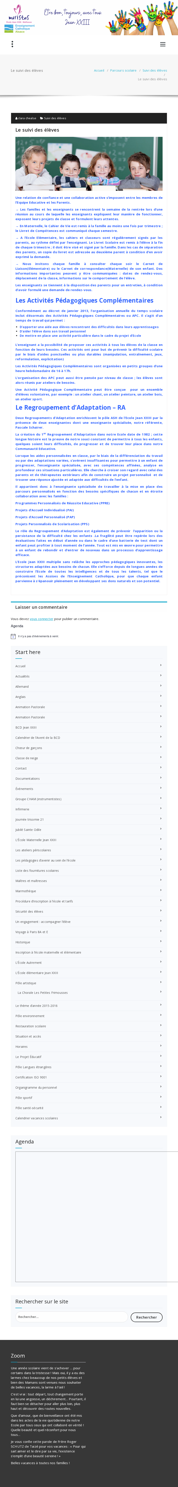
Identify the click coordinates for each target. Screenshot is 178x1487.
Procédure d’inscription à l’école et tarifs (44, 901)
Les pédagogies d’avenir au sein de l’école (45, 860)
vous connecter (41, 619)
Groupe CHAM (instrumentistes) (38, 799)
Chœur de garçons (28, 748)
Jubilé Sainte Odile (28, 830)
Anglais (20, 697)
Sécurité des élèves (29, 911)
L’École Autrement (28, 963)
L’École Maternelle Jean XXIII (35, 840)
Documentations (27, 778)
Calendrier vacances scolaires (36, 1118)
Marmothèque (25, 891)
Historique (22, 942)
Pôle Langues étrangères (33, 1067)
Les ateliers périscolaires (33, 850)
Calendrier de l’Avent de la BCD (37, 738)
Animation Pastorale (30, 707)
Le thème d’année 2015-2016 (36, 1006)
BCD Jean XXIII (25, 727)
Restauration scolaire (30, 1026)
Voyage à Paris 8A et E (31, 932)
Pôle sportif (23, 1098)
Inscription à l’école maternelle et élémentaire (48, 952)
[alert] (89, 636)
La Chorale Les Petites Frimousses (43, 993)
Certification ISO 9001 (31, 1077)
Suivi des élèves (155, 70)
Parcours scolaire (123, 70)
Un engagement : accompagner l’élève (43, 922)
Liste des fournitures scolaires (37, 870)
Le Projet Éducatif (28, 1057)
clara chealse (26, 118)
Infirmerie (22, 809)
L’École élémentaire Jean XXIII (36, 973)
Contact (21, 768)
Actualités (22, 676)
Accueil (99, 70)
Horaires (21, 1046)
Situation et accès (28, 1036)
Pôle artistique (25, 983)
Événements (24, 789)
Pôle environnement (30, 1016)
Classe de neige (26, 758)
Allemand (22, 686)
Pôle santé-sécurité (29, 1108)
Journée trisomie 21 (29, 819)
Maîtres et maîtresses (31, 881)
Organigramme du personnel (36, 1087)
